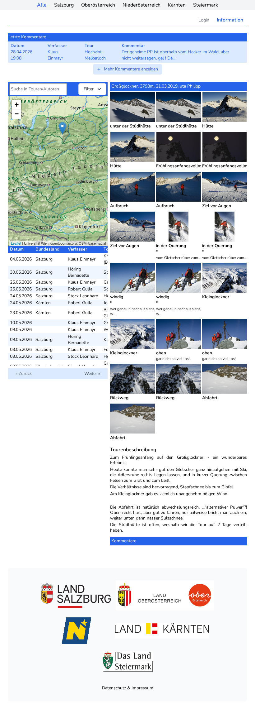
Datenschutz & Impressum (127, 688)
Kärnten (177, 5)
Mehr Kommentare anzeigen (131, 69)
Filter (89, 89)
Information (230, 20)
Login (203, 20)
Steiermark (205, 5)
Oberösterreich (98, 5)
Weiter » (92, 373)
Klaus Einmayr (81, 259)
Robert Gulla (80, 289)
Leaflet (16, 243)
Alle (42, 5)
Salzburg (64, 5)
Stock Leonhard (83, 296)
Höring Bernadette (78, 272)
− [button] (17, 114)
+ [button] (17, 104)
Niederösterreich (141, 5)
